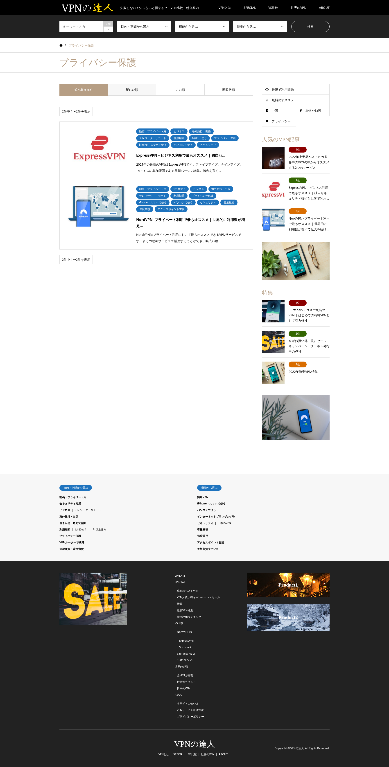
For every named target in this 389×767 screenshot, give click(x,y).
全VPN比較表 (185, 675)
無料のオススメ (283, 100)
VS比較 (273, 7)
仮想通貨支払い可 (208, 549)
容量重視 (202, 529)
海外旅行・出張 (68, 516)
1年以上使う (98, 529)
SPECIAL (250, 7)
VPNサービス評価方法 (190, 710)
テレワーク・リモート (88, 510)
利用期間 (64, 529)
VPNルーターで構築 (71, 542)
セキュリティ (205, 523)
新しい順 (132, 90)
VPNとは (225, 7)
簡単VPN (202, 497)
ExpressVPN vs (186, 654)
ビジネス (64, 510)
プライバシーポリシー (190, 716)
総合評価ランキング (189, 617)
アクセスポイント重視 (210, 542)
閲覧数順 (228, 90)
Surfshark (185, 647)
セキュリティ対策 (70, 503)
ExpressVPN (186, 641)
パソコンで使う (206, 510)
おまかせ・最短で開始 (72, 523)
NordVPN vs (184, 632)
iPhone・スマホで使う (211, 503)
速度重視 (202, 536)
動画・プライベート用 (72, 497)
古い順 (180, 90)
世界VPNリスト (186, 682)
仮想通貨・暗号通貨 (71, 549)
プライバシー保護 (70, 536)
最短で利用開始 (283, 89)
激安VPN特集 (185, 610)
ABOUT (324, 7)
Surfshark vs (184, 660)
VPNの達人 (194, 744)
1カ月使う (81, 529)
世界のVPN (298, 7)
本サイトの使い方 (188, 703)
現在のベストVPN (187, 591)
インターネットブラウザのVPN (216, 516)
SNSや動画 (313, 110)
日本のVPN (224, 523)
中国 (275, 110)
